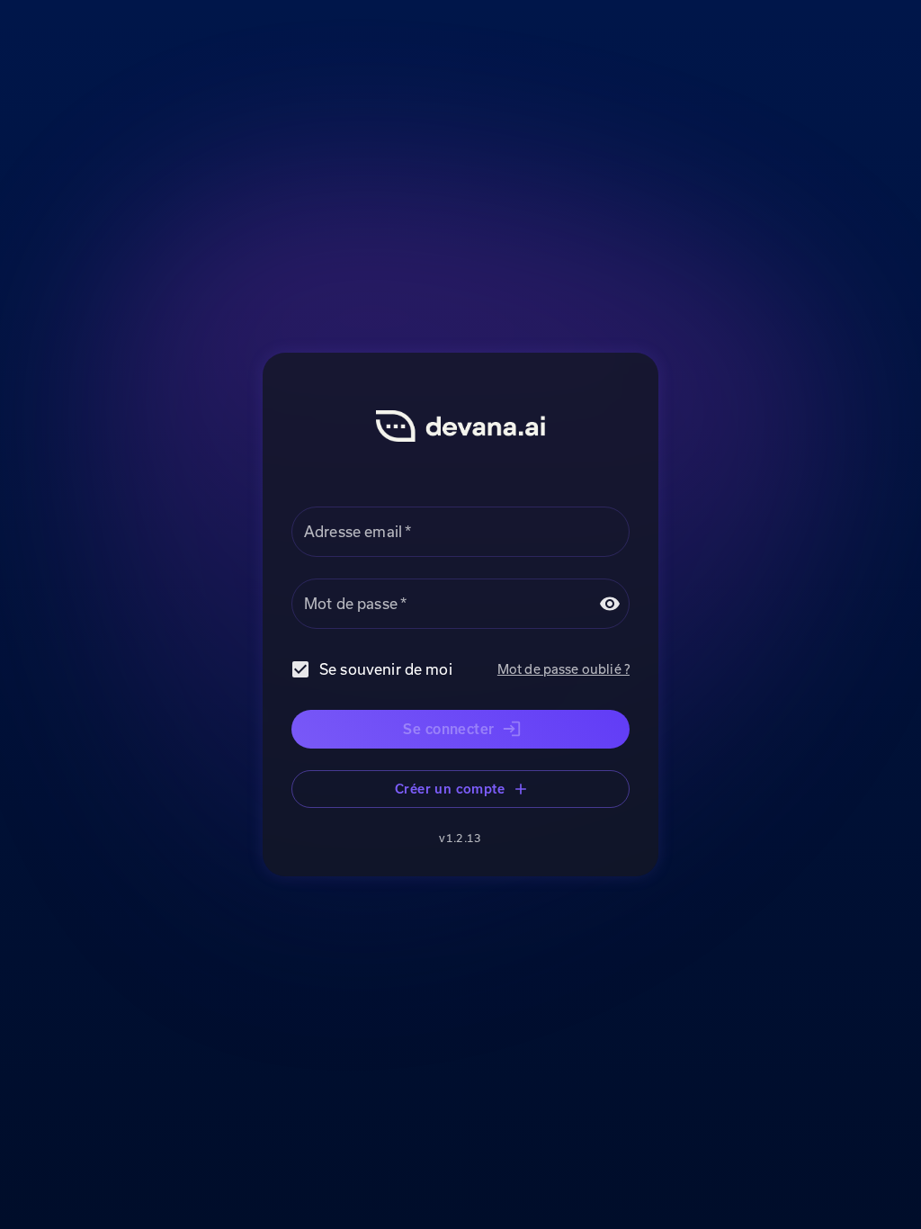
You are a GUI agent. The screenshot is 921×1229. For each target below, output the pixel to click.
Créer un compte (450, 788)
